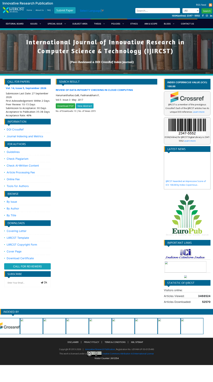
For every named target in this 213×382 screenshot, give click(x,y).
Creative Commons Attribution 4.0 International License (128, 353)
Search (207, 10)
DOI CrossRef (15, 129)
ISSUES (34, 23)
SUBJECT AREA (79, 23)
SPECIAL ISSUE (55, 23)
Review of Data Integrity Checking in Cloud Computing (94, 90)
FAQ (49, 10)
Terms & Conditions (115, 342)
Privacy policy (91, 342)
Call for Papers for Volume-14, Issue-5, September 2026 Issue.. (185, 185)
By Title (11, 215)
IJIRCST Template (18, 237)
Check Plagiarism (17, 158)
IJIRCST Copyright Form (22, 244)
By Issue (12, 201)
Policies (116, 23)
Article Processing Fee (21, 172)
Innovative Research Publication (100, 349)
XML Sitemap (137, 342)
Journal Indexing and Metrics (25, 136)
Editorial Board (15, 23)
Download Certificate (20, 258)
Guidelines (13, 152)
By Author (13, 208)
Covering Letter (16, 231)
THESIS (98, 23)
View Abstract (84, 105)
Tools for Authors (18, 186)
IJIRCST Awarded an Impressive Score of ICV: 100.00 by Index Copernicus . (186, 176)
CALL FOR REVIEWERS (27, 266)
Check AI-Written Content (23, 165)
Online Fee (13, 179)
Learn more (199, 111)
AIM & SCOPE (150, 23)
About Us (40, 10)
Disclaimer (73, 342)
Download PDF (65, 105)
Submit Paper (64, 10)
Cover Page (14, 251)
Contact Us (187, 23)
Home (29, 10)
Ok (45, 282)
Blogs (167, 23)
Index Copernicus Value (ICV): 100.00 (187, 84)
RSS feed (202, 4)
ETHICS (134, 23)
